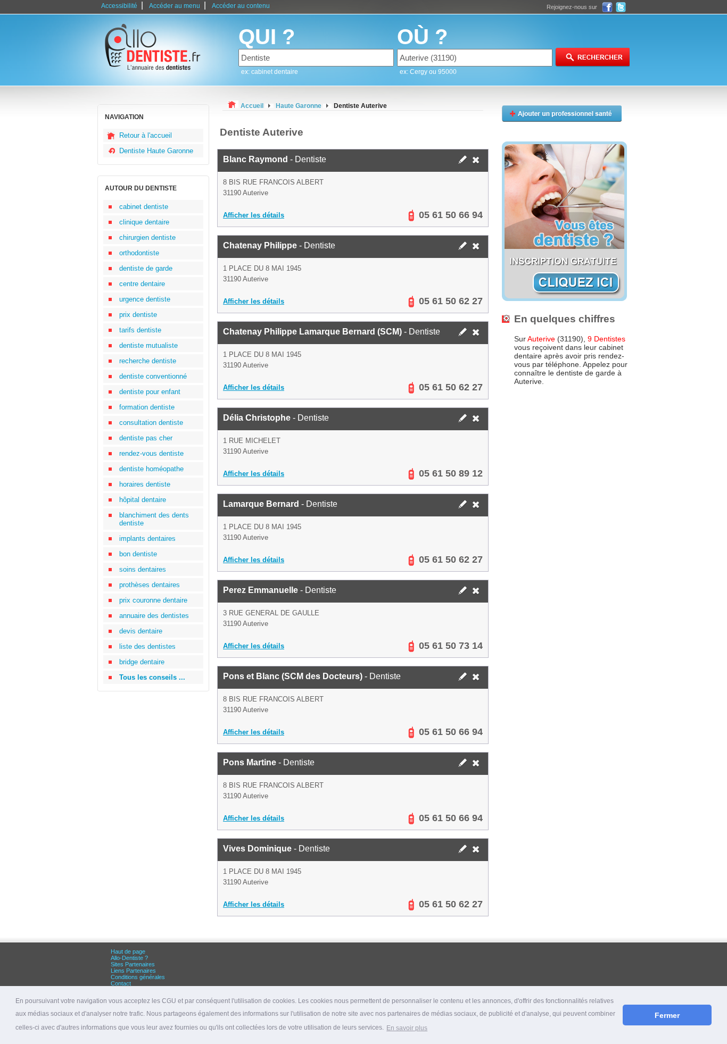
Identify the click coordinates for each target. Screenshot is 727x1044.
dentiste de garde (145, 268)
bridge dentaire (141, 662)
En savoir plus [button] (406, 1028)
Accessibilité (119, 6)
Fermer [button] (667, 1015)
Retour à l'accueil (145, 135)
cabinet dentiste (143, 207)
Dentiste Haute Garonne (156, 151)
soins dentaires (142, 569)
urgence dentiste (144, 299)
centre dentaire (142, 284)
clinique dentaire (144, 222)
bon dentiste (138, 554)
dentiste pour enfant (149, 392)
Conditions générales (138, 977)
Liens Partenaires (133, 970)
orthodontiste (139, 253)
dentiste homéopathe (151, 469)
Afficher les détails (253, 215)
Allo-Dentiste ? (129, 958)
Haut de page (128, 951)
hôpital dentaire (142, 500)
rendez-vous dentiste (151, 453)
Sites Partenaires (133, 964)
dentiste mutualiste (148, 345)
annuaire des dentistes (154, 616)
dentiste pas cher (145, 438)
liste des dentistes (147, 646)
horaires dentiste (144, 484)
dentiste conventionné (153, 376)
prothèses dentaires (149, 585)
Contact (121, 983)
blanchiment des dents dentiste (154, 519)
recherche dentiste (147, 361)
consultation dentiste (151, 423)
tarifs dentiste (140, 330)
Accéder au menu (174, 6)
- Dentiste (274, 159)
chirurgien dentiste (147, 237)
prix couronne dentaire (153, 600)
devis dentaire (140, 631)
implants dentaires (147, 538)
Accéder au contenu (241, 6)
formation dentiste (147, 407)
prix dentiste (138, 315)
